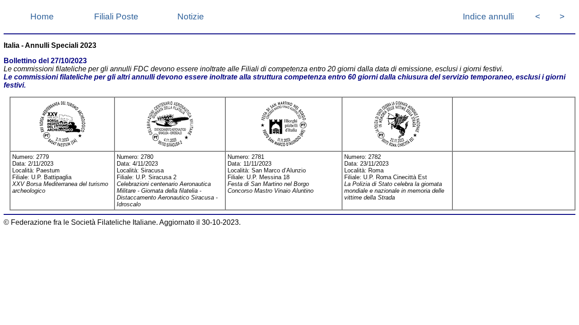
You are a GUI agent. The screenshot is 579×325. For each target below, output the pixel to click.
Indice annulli (488, 16)
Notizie (190, 16)
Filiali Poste (116, 16)
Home (42, 16)
